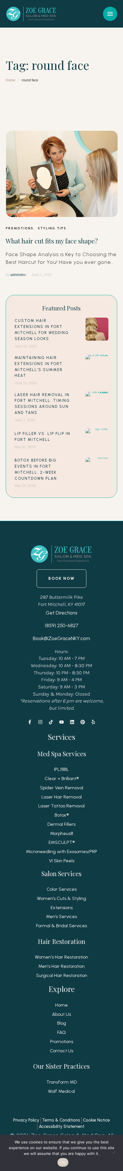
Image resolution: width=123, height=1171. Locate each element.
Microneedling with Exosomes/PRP (61, 851)
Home (10, 80)
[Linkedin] (72, 722)
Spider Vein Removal (61, 787)
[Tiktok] (50, 722)
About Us (61, 1014)
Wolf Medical (61, 1091)
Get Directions (62, 613)
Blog (61, 1023)
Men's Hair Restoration (61, 966)
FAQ (61, 1032)
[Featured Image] (62, 174)
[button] (110, 14)
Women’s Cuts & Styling (61, 898)
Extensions (62, 907)
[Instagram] (40, 722)
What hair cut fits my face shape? (52, 241)
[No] (116, 1153)
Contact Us (61, 1050)
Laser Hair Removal (61, 797)
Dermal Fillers (61, 824)
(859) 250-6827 (61, 625)
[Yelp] (93, 722)
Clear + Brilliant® (62, 778)
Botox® (62, 815)
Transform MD (61, 1082)
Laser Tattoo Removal (61, 806)
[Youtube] (61, 722)
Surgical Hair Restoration (61, 975)
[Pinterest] (82, 722)
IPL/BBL (61, 769)
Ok (63, 1162)
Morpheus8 (61, 833)
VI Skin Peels (61, 860)
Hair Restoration (61, 941)
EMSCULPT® (62, 842)
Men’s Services (61, 916)
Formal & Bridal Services (61, 925)
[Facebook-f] (29, 722)
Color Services (62, 889)
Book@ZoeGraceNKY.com (61, 638)
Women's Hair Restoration (61, 957)
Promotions (61, 1041)
